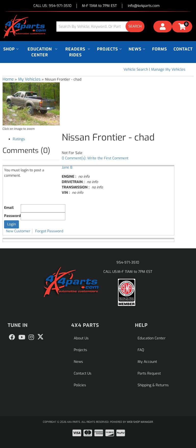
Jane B (67, 167)
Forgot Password (49, 231)
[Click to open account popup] (162, 27)
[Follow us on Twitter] (40, 337)
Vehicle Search (136, 69)
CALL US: (52, 6)
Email (9, 207)
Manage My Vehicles (168, 69)
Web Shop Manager (140, 422)
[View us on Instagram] (31, 337)
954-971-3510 (127, 262)
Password (12, 215)
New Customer (18, 231)
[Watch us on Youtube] (21, 337)
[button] (102, 26)
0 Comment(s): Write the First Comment (95, 158)
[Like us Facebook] (12, 337)
